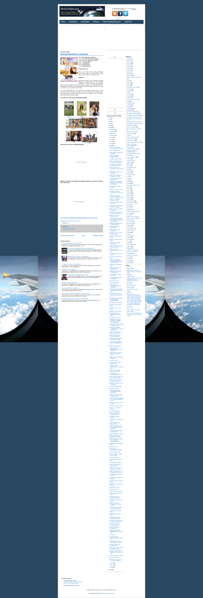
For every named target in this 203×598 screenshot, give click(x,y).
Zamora (128, 260)
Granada (129, 158)
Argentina (129, 68)
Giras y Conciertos (131, 157)
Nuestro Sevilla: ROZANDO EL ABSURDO (115, 278)
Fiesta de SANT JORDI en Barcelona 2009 (115, 465)
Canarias (129, 89)
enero (111, 567)
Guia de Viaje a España (132, 289)
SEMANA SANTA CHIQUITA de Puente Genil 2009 (115, 339)
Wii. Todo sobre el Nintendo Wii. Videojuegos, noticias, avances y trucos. (134, 314)
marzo (111, 563)
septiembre (112, 135)
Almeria (128, 65)
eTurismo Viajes (130, 287)
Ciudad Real (130, 103)
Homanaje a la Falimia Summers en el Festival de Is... (116, 192)
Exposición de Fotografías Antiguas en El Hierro (115, 176)
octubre (111, 133)
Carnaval (129, 94)
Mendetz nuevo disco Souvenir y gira (114, 216)
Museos (129, 190)
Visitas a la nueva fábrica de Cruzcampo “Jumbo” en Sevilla (75, 293)
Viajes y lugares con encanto (133, 309)
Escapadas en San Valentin (133, 115)
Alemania (129, 61)
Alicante (129, 63)
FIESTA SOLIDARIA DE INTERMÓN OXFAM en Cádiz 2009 (115, 391)
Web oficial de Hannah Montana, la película (70, 221)
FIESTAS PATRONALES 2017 (112, 22)
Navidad (129, 197)
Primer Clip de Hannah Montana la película (114, 524)
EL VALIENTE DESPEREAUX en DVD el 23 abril (116, 325)
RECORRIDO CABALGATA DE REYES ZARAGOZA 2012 (81, 248)
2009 (109, 127)
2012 (109, 121)
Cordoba (129, 104)
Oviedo (128, 206)
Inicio (83, 235)
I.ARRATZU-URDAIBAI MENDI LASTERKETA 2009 (116, 196)
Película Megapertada (114, 411)
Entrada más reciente (67, 235)
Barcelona (129, 75)
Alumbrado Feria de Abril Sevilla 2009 (114, 243)
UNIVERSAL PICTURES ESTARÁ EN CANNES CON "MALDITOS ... (115, 321)
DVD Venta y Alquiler (132, 111)
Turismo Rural (130, 244)
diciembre (112, 129)
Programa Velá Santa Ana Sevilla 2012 (70, 288)
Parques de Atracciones (132, 211)
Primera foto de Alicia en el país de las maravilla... (115, 332)
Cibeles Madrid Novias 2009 (115, 433)
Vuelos (128, 258)
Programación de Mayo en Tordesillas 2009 (115, 271)
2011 (109, 123)
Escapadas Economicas (132, 113)
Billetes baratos (130, 268)
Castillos (129, 97)
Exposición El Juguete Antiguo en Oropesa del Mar (116, 548)
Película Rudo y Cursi (114, 487)
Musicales (129, 193)
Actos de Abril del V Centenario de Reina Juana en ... (116, 538)
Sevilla (128, 232)
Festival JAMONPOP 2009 (115, 386)
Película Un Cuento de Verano (116, 405)
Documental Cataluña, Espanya (114, 417)
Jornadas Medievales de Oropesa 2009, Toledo (114, 518)
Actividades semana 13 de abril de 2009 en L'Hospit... (116, 542)
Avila (128, 72)
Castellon (129, 96)
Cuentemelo (129, 282)
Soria (128, 234)
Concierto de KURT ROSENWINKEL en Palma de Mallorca (116, 349)
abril (111, 145)
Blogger (114, 589)
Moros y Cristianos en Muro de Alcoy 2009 (115, 454)
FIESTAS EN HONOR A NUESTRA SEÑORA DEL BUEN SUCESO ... (115, 261)
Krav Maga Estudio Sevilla (70, 580)
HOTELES (96, 22)
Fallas (128, 135)
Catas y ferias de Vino (132, 99)
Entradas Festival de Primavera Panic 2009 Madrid (115, 504)
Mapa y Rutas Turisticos (132, 185)
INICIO (63, 22)
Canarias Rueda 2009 (114, 557)
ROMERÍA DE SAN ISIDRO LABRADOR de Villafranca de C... (116, 290)
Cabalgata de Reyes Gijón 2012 (69, 269)
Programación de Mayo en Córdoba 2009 (115, 268)
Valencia (129, 246)
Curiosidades (130, 108)
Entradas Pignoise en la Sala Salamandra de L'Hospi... (116, 471)
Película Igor (112, 534)
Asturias (129, 70)
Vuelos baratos (130, 311)
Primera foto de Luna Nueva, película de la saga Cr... (115, 380)
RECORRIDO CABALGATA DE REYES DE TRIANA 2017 (75, 298)
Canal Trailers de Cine (132, 87)
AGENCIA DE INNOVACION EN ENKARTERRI (115, 224)
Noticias (129, 199)
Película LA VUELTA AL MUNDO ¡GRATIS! (114, 413)
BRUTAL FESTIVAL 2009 (115, 311)
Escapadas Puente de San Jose (134, 118)
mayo (111, 143)
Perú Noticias (130, 306)
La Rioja (129, 172)
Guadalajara (129, 160)
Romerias (129, 220)
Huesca (128, 165)
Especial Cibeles (131, 125)
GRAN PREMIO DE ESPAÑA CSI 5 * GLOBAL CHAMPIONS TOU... (116, 440)
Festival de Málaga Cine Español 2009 (114, 527)
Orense (128, 204)
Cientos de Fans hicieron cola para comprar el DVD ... (116, 377)
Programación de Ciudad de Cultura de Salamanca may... (115, 354)
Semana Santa (130, 228)
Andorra (129, 66)
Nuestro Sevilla (130, 200)
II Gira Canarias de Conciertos (116, 555)
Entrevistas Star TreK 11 (115, 317)
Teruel (128, 241)
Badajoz (129, 73)
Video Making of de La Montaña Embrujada (114, 497)
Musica (128, 192)
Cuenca (128, 106)
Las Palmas (129, 174)
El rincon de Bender (131, 285)
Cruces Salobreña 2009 (114, 150)
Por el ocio (129, 308)
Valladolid (129, 248)
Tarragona (129, 236)
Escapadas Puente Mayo (133, 121)
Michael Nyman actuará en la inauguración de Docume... (116, 213)
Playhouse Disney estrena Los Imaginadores (78, 256)
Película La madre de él (114, 452)
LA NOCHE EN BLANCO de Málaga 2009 (115, 179)
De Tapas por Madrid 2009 (115, 159)
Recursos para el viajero (132, 218)
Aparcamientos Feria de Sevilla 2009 (114, 227)
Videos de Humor (131, 255)
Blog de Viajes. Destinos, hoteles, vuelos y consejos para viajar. (134, 271)
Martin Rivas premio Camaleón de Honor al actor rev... (116, 250)
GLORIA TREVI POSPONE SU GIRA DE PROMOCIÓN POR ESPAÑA (116, 220)
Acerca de (112, 593)
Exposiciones (130, 133)
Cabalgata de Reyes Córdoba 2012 (69, 282)
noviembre (112, 131)
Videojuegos (130, 253)
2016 (109, 119)
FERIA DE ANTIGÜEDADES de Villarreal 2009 (115, 395)
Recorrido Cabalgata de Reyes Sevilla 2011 (71, 243)
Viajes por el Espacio (132, 249)
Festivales (129, 147)
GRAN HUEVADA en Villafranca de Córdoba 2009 (115, 314)
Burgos (128, 82)
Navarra (129, 195)
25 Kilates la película (114, 489)
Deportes (129, 110)
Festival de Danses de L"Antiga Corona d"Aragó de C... (116, 169)
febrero (111, 565)
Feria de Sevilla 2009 (114, 282)
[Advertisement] (73, 37)
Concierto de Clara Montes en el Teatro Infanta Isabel (116, 521)
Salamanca (129, 223)
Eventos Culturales (131, 127)
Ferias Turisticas (131, 140)
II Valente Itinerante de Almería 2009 (114, 423)
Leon (128, 176)
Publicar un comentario (68, 229)
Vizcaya (129, 257)
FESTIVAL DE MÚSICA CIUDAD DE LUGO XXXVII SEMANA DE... (116, 328)
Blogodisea (129, 274)
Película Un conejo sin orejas (116, 189)
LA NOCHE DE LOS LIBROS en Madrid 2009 (116, 431)
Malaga (128, 183)
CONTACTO (128, 22)
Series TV (129, 230)
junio (111, 141)
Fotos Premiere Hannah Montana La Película (114, 370)
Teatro (128, 237)
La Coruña (129, 171)
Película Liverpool (113, 446)
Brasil (128, 80)
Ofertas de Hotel (130, 202)
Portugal (129, 214)
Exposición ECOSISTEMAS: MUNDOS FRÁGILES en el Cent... (116, 552)
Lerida (128, 178)
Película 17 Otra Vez (114, 280)
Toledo (128, 242)
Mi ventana (129, 292)
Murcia (128, 188)
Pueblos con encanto (132, 216)
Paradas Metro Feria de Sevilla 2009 (114, 230)
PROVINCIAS (73, 22)
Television (129, 239)
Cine (68, 223)
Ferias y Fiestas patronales (133, 142)
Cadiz (128, 85)
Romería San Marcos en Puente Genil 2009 (114, 336)
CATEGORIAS (85, 22)
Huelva (128, 164)
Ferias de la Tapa (131, 138)
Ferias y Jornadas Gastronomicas (131, 145)
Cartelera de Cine (131, 276)
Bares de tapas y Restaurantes (134, 77)
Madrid (128, 181)
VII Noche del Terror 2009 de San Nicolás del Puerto (115, 508)
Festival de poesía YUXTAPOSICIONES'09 (115, 374)
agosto (111, 137)
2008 (109, 569)
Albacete (129, 59)
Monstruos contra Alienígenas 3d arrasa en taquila (116, 206)
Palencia (129, 207)
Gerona (128, 155)
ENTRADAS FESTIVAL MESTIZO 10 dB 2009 (115, 436)
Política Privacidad (104, 593)
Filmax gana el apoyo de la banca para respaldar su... (115, 560)
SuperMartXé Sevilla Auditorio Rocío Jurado (78, 274)
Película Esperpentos (114, 457)
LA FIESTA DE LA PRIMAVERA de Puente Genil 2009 (115, 286)
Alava (128, 58)
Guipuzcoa (129, 162)
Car (128, 92)
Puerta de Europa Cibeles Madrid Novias (115, 363)
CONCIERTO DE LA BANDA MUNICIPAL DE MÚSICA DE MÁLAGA (115, 183)
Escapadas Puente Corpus (133, 117)
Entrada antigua (98, 235)
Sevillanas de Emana (114, 388)
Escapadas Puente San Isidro (134, 123)
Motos (128, 186)
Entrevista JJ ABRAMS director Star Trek (114, 200)
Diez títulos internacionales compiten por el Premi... (115, 165)
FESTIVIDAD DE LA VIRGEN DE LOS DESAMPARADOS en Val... (116, 399)
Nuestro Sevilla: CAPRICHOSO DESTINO (115, 449)
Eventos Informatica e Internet (134, 128)
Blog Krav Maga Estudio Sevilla (71, 585)
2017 (109, 117)
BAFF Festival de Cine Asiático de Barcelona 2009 (116, 148)
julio (111, 139)
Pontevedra (129, 213)
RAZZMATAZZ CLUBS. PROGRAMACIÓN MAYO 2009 (115, 531)
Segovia (129, 227)
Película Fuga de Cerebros (115, 462)
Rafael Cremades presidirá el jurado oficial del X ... (115, 246)
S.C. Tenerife (130, 221)
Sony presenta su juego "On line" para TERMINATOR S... (115, 343)
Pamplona (129, 209)
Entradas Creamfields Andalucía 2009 (114, 156)
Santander (129, 225)
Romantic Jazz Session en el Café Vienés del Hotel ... (116, 468)
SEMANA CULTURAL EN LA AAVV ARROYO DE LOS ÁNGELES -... (115, 427)
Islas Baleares (130, 167)
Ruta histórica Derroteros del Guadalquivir (115, 383)
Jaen (128, 169)
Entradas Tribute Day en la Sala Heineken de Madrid (115, 161)
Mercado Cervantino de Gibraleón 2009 (114, 545)
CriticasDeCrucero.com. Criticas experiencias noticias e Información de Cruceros (134, 279)
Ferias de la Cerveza (131, 137)
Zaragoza (129, 262)
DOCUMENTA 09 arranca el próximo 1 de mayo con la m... (115, 295)
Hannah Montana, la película (74, 54)
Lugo (128, 179)
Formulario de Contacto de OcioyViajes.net (72, 264)
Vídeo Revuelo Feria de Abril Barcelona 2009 (115, 233)
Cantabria (129, 90)
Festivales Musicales (132, 148)
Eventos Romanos (131, 131)
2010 (109, 125)
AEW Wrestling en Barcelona (116, 302)
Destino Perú (130, 284)
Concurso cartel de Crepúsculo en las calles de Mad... (116, 367)
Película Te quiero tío (114, 360)
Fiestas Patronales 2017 (132, 153)
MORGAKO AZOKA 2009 (115, 346)
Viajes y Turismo (131, 251)
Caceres (129, 83)
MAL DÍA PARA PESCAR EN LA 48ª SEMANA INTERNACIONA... (116, 299)
